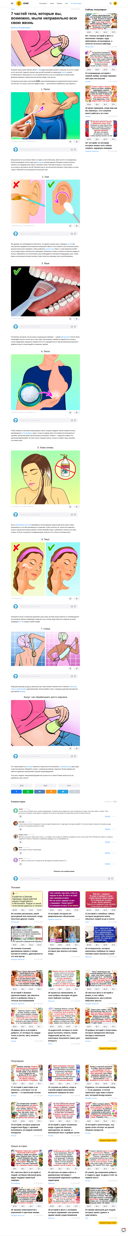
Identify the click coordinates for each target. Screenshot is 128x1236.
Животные (88, 956)
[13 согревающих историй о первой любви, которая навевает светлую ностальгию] (101, 59)
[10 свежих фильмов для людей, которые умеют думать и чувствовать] (101, 1196)
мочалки (22, 691)
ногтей (69, 244)
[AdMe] (22, 3)
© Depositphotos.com (30, 141)
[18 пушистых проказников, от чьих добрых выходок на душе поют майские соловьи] (64, 979)
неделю (40, 162)
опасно (64, 72)
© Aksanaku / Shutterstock (17, 412)
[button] (21, 785)
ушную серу (49, 249)
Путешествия (89, 46)
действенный (65, 337)
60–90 (21, 621)
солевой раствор (65, 766)
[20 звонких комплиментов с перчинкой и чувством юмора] (27, 1196)
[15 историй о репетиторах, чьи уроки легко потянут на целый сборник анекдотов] (101, 1111)
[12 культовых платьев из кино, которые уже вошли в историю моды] (64, 934)
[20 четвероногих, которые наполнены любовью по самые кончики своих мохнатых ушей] (101, 934)
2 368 (39, 70)
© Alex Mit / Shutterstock (17, 318)
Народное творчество (92, 151)
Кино (86, 1218)
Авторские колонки (91, 1098)
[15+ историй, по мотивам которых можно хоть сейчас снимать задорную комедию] (101, 129)
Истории (87, 81)
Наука (13, 9)
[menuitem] (43, 3)
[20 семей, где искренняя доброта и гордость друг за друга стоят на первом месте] (101, 1158)
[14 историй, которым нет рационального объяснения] (64, 900)
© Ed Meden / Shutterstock (18, 141)
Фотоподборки (15, 1183)
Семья (87, 922)
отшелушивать (27, 433)
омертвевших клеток (22, 525)
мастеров (29, 766)
